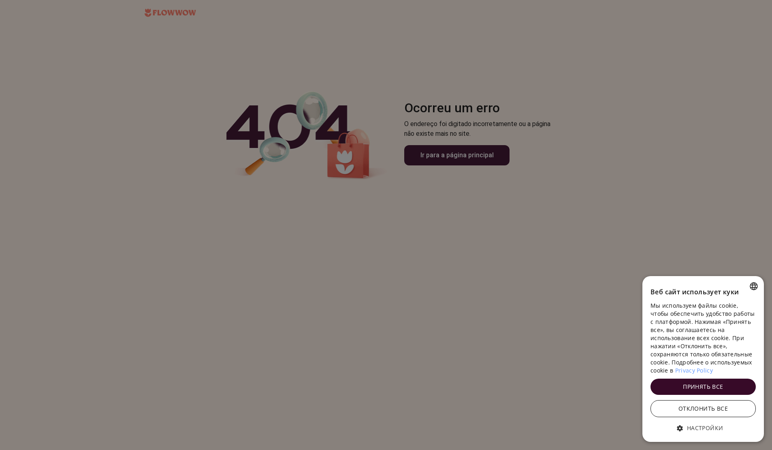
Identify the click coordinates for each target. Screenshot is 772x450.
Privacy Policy (694, 370)
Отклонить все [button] (703, 408)
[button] (703, 428)
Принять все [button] (703, 386)
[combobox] (754, 286)
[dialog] (703, 359)
